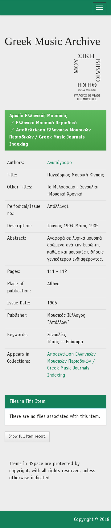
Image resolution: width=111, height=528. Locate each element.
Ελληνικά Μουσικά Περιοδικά (46, 123)
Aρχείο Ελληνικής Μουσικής (38, 115)
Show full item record (27, 436)
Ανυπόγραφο (59, 162)
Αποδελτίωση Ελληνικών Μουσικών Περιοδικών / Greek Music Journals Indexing (50, 137)
